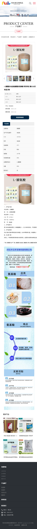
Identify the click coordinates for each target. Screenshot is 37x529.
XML (32, 523)
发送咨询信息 (20, 117)
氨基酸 (25, 37)
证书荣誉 (3, 473)
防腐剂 (3, 490)
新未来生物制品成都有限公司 (10, 523)
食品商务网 (17, 525)
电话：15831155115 (8, 512)
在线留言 (3, 476)
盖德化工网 (24, 525)
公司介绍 (3, 471)
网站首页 (13, 37)
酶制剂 (3, 495)
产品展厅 (19, 37)
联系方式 (3, 478)
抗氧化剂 (3, 492)
